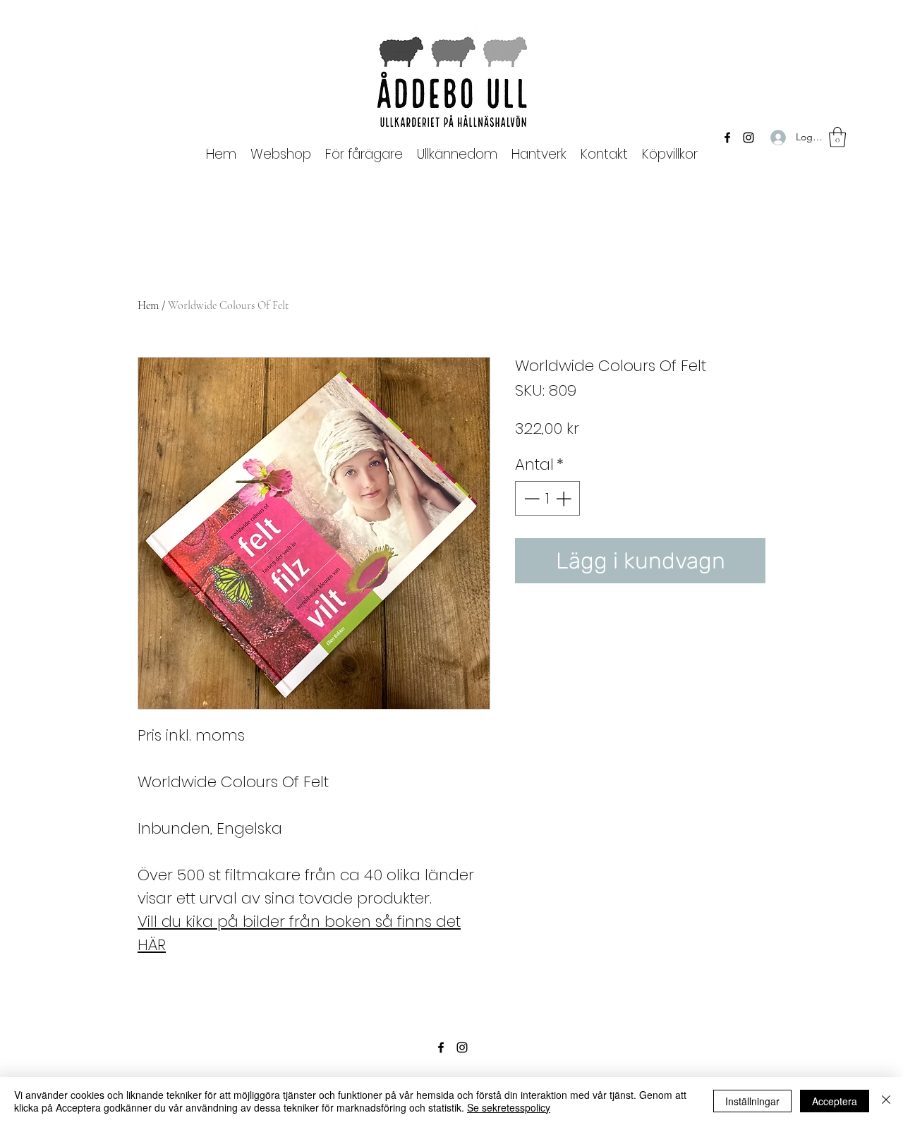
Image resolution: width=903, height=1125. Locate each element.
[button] (364, 154)
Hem (148, 305)
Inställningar (752, 1101)
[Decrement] (530, 498)
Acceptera (834, 1101)
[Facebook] (727, 137)
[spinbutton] (547, 498)
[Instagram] (748, 137)
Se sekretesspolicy (508, 1107)
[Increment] (565, 498)
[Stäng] (886, 1101)
